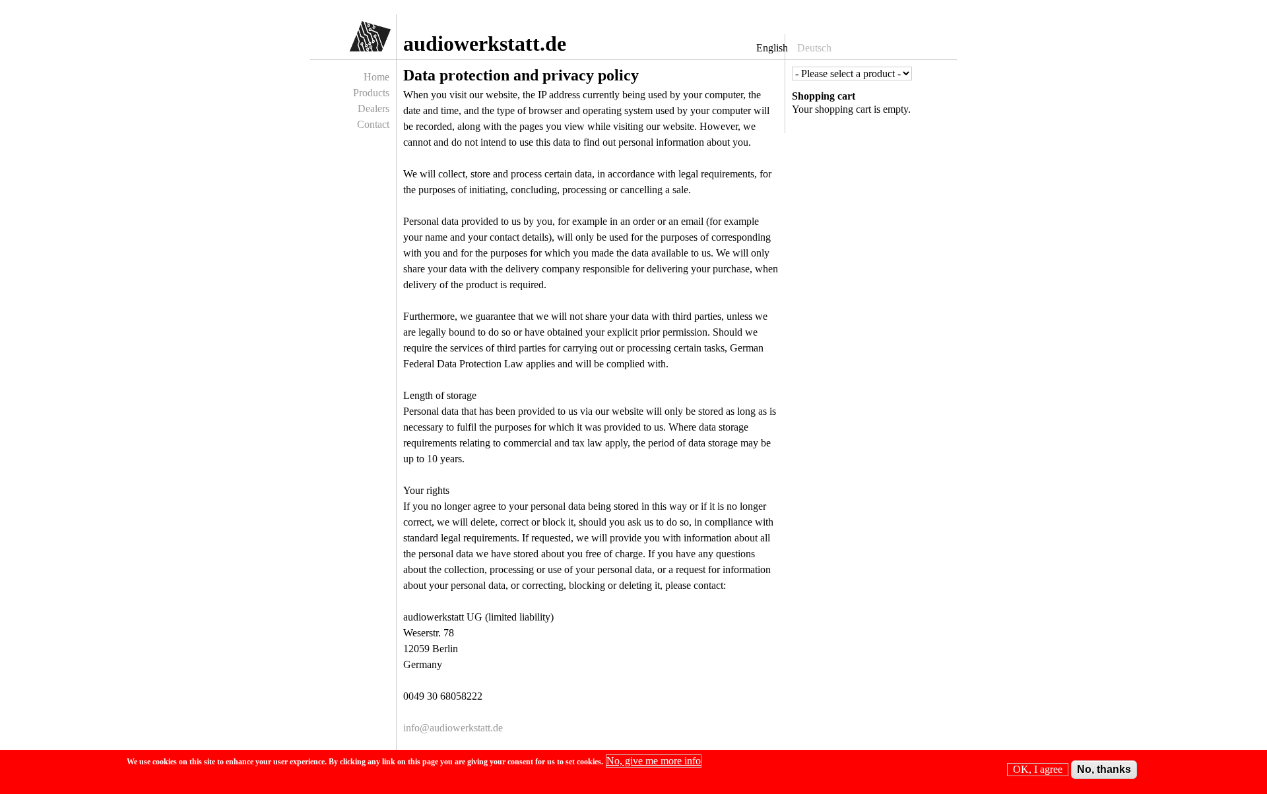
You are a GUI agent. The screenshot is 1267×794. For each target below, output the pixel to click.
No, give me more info (653, 760)
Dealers (373, 108)
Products (371, 92)
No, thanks (1104, 769)
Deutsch (814, 47)
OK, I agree (1037, 769)
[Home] (358, 39)
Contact (373, 124)
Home (376, 76)
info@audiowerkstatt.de (453, 727)
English (772, 47)
